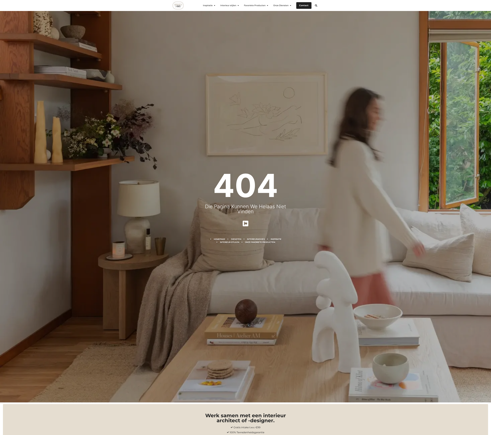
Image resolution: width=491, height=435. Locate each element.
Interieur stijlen (228, 5)
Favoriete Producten (255, 5)
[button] (316, 5)
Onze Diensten (281, 5)
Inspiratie (208, 5)
